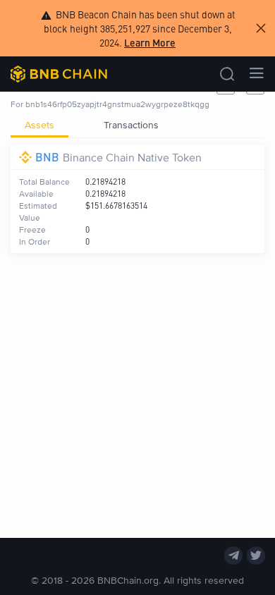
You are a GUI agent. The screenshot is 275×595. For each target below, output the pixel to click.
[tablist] (137, 124)
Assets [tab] (39, 124)
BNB (47, 157)
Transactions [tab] (131, 124)
